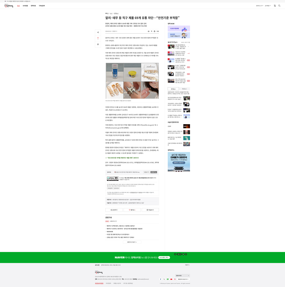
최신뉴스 (184, 89)
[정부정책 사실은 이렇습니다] (179, 35)
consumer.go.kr (115, 128)
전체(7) (107, 221)
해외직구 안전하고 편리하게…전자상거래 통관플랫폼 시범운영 (124, 229)
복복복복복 (110, 232)
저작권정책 (110, 188)
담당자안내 (116, 188)
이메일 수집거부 (117, 283)
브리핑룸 (25, 6)
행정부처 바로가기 (182, 279)
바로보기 (146, 172)
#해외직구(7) (113, 221)
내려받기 (153, 172)
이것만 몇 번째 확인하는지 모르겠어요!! (118, 234)
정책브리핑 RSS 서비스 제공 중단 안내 (110, 265)
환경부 (115, 31)
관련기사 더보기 (131, 242)
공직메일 (267, 5)
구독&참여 (42, 6)
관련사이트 (179, 275)
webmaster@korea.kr (143, 279)
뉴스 (18, 6)
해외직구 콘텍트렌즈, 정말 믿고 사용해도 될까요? (121, 226)
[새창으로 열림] (154, 31)
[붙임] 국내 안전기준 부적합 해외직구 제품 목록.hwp (128, 172)
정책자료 (33, 6)
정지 (183, 254)
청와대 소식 (259, 5)
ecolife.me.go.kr (148, 125)
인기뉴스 (173, 89)
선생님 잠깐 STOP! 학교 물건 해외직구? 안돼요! (120, 237)
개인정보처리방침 (99, 283)
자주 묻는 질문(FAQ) (128, 283)
